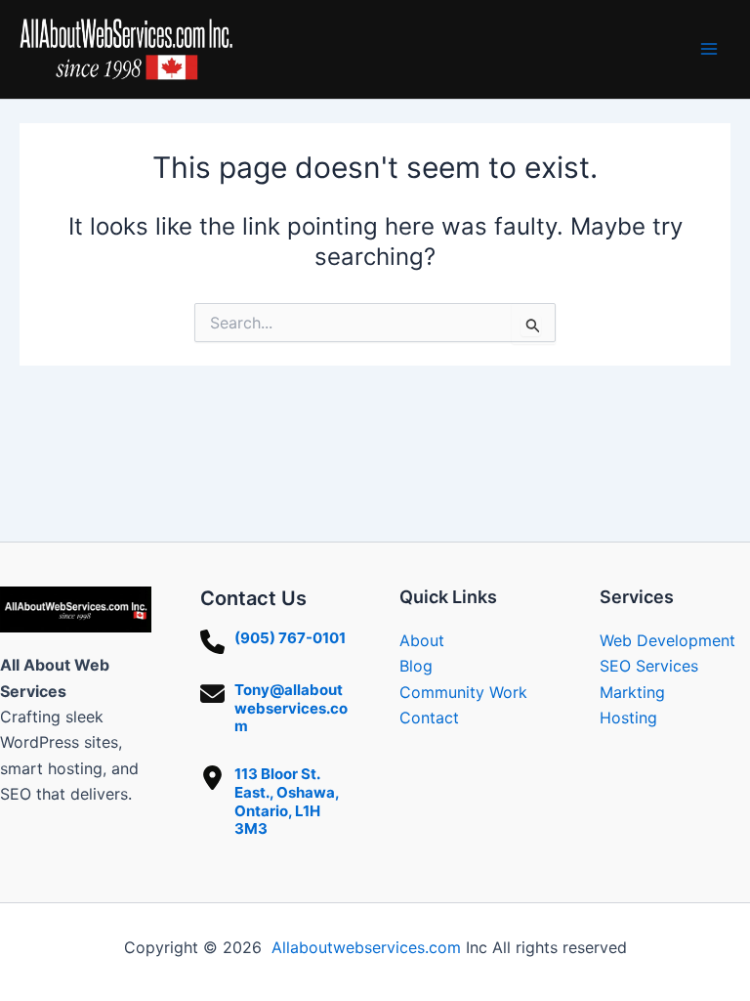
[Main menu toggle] (709, 48)
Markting (632, 692)
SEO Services (649, 665)
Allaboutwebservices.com (366, 947)
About (421, 640)
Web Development (667, 640)
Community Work (463, 692)
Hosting (628, 717)
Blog (416, 665)
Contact (429, 717)
